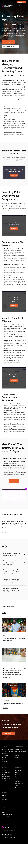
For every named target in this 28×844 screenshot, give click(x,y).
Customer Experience (7, 810)
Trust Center (4, 808)
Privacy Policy (14, 838)
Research (17, 755)
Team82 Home (18, 749)
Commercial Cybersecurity (5, 758)
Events (3, 812)
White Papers (18, 774)
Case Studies (18, 779)
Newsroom (4, 802)
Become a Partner (6, 778)
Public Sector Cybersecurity (5, 762)
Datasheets (17, 781)
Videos (16, 785)
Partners (4, 770)
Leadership (4, 799)
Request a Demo (21, 2)
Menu (24, 6)
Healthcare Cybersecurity (5, 754)
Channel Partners (6, 776)
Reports (17, 777)
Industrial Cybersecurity (7, 751)
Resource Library (19, 770)
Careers (3, 797)
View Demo (14, 175)
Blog (16, 772)
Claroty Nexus (18, 788)
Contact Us (4, 820)
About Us (4, 795)
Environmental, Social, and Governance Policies (7, 816)
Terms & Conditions (6, 838)
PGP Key (17, 757)
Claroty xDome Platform (7, 749)
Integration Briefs (19, 783)
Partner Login (5, 781)
